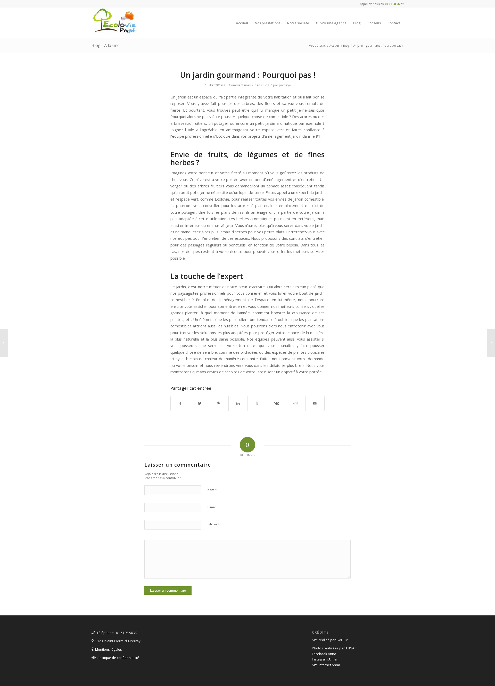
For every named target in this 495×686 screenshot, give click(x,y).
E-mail (213, 507)
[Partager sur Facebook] (180, 403)
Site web (214, 524)
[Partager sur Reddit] (295, 403)
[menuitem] (242, 23)
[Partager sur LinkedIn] (238, 403)
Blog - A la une (106, 45)
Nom (212, 489)
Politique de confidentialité (118, 657)
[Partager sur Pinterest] (218, 403)
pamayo (285, 85)
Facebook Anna (324, 653)
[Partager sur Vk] (276, 403)
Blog (265, 85)
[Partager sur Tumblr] (257, 403)
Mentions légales (108, 649)
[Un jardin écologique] (4, 343)
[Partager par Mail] (315, 403)
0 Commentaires (238, 85)
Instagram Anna (324, 659)
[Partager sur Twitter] (199, 403)
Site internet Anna (326, 665)
